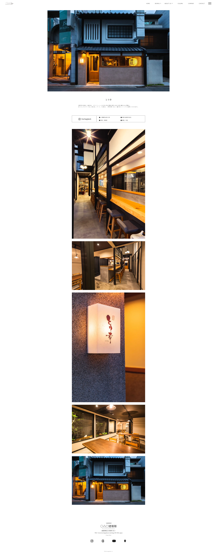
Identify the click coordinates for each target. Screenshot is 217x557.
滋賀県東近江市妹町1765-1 (108, 531)
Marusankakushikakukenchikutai (108, 528)
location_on (125, 541)
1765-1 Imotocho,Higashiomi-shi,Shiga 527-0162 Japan (108, 533)
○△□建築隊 (108, 526)
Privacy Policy (108, 535)
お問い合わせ (202, 3)
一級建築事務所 (108, 523)
